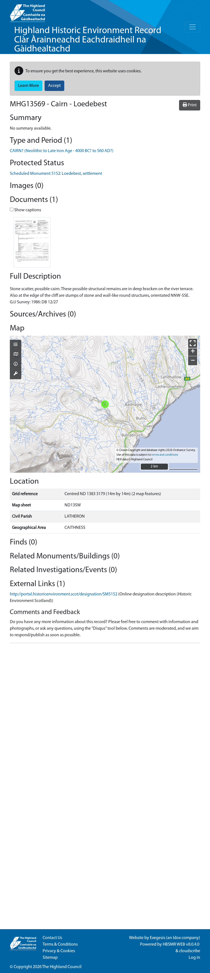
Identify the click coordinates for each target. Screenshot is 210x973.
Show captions (27, 210)
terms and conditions (164, 454)
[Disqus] (105, 715)
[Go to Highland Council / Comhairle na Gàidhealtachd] (27, 11)
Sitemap (50, 957)
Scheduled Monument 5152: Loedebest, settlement (56, 174)
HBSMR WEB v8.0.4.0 (181, 944)
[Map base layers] (15, 354)
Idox (177, 938)
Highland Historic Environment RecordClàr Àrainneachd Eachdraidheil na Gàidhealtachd (87, 40)
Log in (194, 957)
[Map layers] (15, 345)
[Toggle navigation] (192, 26)
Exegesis (157, 938)
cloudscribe (189, 951)
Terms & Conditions (60, 944)
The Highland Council (61, 967)
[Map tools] (15, 374)
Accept (54, 86)
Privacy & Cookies (59, 951)
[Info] (15, 364)
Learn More (28, 86)
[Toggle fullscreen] (192, 343)
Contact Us (52, 938)
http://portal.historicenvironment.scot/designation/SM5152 (63, 594)
